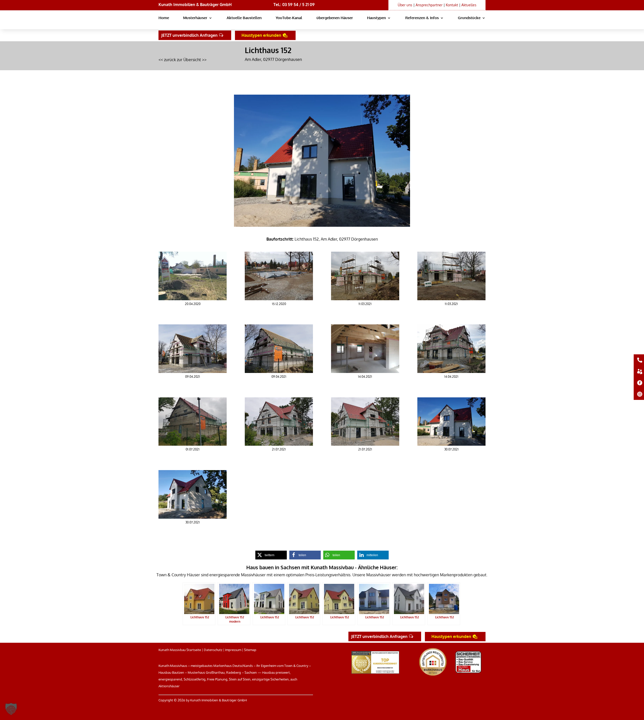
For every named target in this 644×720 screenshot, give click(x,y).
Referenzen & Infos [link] (422, 18)
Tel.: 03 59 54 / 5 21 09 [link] (294, 4)
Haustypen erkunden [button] (261, 35)
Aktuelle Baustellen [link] (244, 18)
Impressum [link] (233, 650)
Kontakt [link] (452, 5)
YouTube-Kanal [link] (289, 18)
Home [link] (163, 18)
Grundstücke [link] (469, 18)
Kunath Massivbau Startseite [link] (179, 650)
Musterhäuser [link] (195, 18)
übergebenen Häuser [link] (334, 18)
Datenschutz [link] (213, 650)
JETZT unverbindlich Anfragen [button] (189, 35)
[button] (11, 709)
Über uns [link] (405, 5)
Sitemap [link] (250, 650)
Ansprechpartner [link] (429, 5)
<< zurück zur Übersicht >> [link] (182, 59)
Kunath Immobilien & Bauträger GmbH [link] (195, 4)
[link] (192, 298)
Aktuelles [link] (468, 5)
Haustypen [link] (376, 18)
